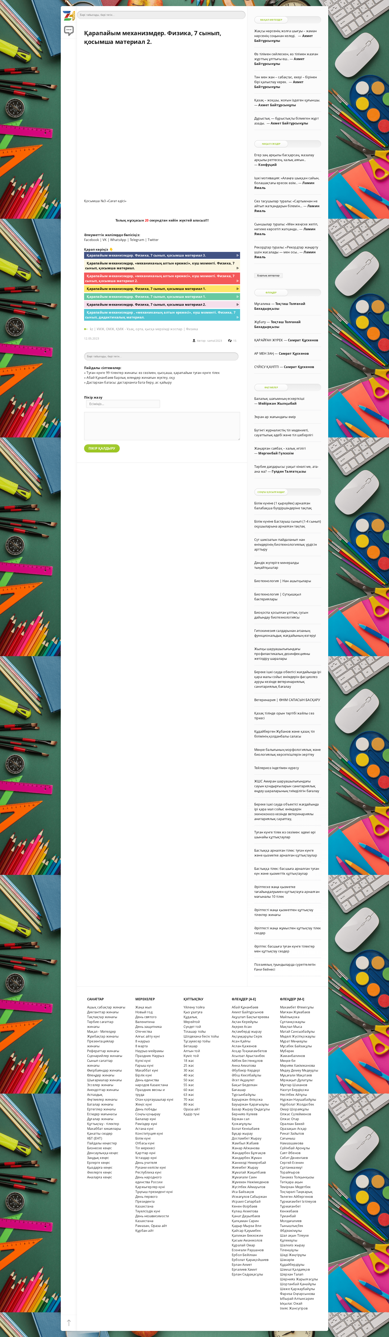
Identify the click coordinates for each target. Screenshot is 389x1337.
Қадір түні (191, 1114)
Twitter (153, 240)
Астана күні (144, 1128)
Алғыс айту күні (147, 1036)
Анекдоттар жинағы (103, 1090)
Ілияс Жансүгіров (294, 1308)
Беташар (191, 1046)
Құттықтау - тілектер (103, 1124)
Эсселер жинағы (100, 1085)
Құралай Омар (243, 1245)
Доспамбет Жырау (246, 1138)
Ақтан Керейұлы (245, 1022)
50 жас (189, 1080)
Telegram (137, 240)
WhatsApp (118, 240)
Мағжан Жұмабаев (295, 1012)
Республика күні (148, 1172)
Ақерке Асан (242, 1026)
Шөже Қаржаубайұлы (297, 1289)
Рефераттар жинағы (103, 1051)
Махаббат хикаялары (104, 1128)
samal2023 (214, 341)
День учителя (146, 1162)
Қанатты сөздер (100, 1133)
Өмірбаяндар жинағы (104, 1070)
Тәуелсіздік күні (147, 1211)
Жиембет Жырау (245, 1167)
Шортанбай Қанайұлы (298, 1284)
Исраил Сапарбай (246, 1201)
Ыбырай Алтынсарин (297, 1298)
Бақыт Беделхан (245, 1085)
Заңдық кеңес (98, 1158)
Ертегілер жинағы (101, 1109)
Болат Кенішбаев (245, 1128)
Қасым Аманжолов (247, 1240)
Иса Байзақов (243, 1192)
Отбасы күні (144, 1143)
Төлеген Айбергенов (296, 1196)
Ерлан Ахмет (242, 1264)
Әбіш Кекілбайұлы (246, 1075)
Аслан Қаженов (244, 1046)
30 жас (189, 1070)
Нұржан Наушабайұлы (298, 1099)
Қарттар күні (145, 1153)
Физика (192, 329)
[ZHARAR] (69, 14)
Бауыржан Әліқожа (247, 1099)
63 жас (189, 1094)
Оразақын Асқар (293, 1128)
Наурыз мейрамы (149, 1051)
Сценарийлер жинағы (104, 1056)
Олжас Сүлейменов (295, 1114)
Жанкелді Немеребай (249, 1162)
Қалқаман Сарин (245, 1221)
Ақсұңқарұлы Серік (247, 1036)
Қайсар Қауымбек (246, 1230)
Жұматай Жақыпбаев (249, 1172)
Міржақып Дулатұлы (296, 1080)
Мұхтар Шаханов (293, 1085)
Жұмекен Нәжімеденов (250, 1182)
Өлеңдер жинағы (100, 1075)
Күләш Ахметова (245, 1211)
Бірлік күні (143, 1075)
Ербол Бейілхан (244, 1255)
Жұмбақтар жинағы (103, 1036)
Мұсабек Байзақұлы (296, 1046)
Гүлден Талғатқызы (289, 471)
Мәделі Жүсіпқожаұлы (297, 1036)
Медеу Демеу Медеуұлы (299, 1070)
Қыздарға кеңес (100, 1167)
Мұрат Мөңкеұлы (293, 1041)
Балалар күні (145, 1119)
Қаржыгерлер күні (150, 1187)
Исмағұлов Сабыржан (249, 1196)
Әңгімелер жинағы (102, 1099)
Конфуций (267, 164)
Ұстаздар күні (146, 1158)
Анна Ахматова (244, 1065)
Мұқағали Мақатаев (296, 1075)
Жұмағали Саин (244, 1177)
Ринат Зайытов (292, 1133)
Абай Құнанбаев (245, 1007)
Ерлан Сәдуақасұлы (247, 1274)
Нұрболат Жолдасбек (297, 1104)
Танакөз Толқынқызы (297, 1177)
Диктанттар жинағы (103, 1012)
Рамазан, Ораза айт (151, 1225)
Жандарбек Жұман (247, 1158)
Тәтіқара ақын (291, 1182)
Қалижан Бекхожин (247, 1235)
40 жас (189, 1075)
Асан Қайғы (241, 1041)
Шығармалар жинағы (104, 1080)
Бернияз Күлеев (245, 1114)
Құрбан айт (144, 1230)
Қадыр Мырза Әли (246, 1225)
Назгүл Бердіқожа (294, 1090)
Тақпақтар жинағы (102, 1017)
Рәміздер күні (146, 1124)
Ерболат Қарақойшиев (250, 1259)
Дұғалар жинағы (100, 1119)
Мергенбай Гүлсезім (276, 453)
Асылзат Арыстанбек (248, 1056)
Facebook (91, 240)
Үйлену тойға (194, 1007)
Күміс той (191, 1056)
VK (105, 240)
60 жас (189, 1090)
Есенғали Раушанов (248, 1250)
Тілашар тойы (195, 1031)
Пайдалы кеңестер (102, 1143)
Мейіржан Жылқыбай (277, 403)
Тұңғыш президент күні (154, 1192)
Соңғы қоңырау (147, 1114)
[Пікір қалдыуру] (69, 30)
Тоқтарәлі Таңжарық (296, 1192)
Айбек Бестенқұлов (247, 1060)
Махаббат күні (146, 1070)
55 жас (189, 1085)
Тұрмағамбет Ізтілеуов (298, 1201)
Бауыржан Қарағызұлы (250, 1104)
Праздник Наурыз (149, 1056)
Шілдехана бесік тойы (201, 1036)
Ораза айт (192, 1109)
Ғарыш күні (144, 1065)
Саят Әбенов (290, 1153)
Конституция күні (149, 1133)
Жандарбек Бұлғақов (248, 1153)
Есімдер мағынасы (102, 1114)
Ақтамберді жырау (247, 1031)
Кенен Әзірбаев (244, 1206)
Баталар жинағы (100, 1104)
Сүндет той (192, 1026)
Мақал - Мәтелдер (101, 1031)
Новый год (144, 1012)
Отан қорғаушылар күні (154, 1099)
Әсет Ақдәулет (243, 1080)
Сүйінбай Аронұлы (295, 1148)
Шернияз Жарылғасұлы (299, 1279)
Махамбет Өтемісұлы (297, 1007)
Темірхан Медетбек (295, 1187)
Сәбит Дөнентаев (294, 1158)
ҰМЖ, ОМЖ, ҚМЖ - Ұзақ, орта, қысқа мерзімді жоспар (139, 329)
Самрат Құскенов (303, 340)
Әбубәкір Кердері (246, 1070)
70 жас (189, 1099)
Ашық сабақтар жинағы (106, 1007)
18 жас (189, 1060)
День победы (146, 1109)
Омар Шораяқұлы (294, 1109)
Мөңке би (288, 1060)
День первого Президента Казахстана (146, 1201)
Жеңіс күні (143, 1104)
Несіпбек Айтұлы (293, 1094)
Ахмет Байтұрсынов (247, 1012)
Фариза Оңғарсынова (297, 1293)
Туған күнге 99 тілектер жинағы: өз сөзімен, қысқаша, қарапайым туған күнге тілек (153, 372)
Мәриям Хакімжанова (297, 1065)
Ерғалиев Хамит (244, 1269)
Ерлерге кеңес (98, 1162)
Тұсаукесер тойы (197, 1041)
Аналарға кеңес (99, 1177)
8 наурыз (142, 1041)
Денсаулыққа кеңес (102, 1153)
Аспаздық (95, 1094)
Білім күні (143, 1138)
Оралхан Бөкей (292, 1124)
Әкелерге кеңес (99, 1172)
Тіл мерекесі (145, 1148)
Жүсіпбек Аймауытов (248, 1187)
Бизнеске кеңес (99, 1148)
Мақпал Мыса (291, 1026)
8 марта (141, 1046)
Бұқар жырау (242, 1133)
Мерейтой (192, 1022)
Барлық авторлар (268, 275)
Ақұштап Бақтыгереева (250, 1017)
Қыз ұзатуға (193, 1012)
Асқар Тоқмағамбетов (249, 1051)
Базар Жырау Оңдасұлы (251, 1109)
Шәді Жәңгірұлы (293, 1255)
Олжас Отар (289, 1119)
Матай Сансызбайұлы (297, 1031)
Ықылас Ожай (291, 1303)
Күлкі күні (143, 1060)
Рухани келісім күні (150, 1167)
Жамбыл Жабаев (245, 1143)
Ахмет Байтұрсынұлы (277, 105)
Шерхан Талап (291, 1274)
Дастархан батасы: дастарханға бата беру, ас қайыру (129, 382)
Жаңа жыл (143, 1007)
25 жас (189, 1065)
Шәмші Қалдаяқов (295, 1269)
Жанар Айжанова (246, 1148)
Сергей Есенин (292, 1162)
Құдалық (190, 1017)
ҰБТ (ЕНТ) (94, 1138)
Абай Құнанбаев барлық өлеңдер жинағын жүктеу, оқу (131, 377)
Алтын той (192, 1051)
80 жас (189, 1104)
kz (92, 329)
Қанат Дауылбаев (246, 1216)
